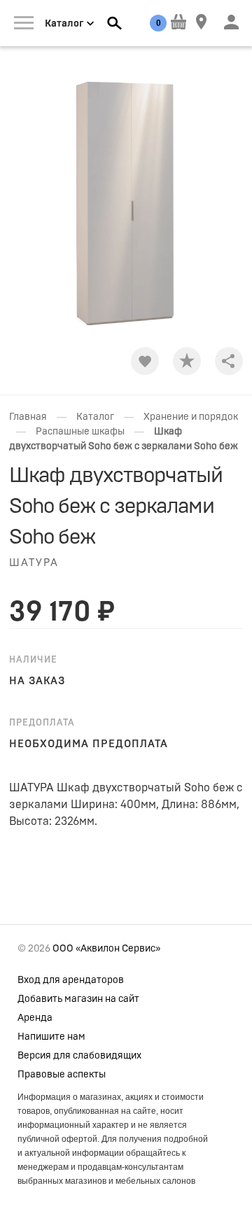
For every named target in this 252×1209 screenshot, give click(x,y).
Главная (28, 417)
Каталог (95, 417)
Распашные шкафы (80, 432)
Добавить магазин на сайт (78, 999)
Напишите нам (51, 1037)
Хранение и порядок (191, 417)
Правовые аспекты (62, 1075)
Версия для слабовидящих (79, 1056)
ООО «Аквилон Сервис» (106, 949)
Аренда (35, 1018)
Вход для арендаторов (71, 980)
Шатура (34, 563)
